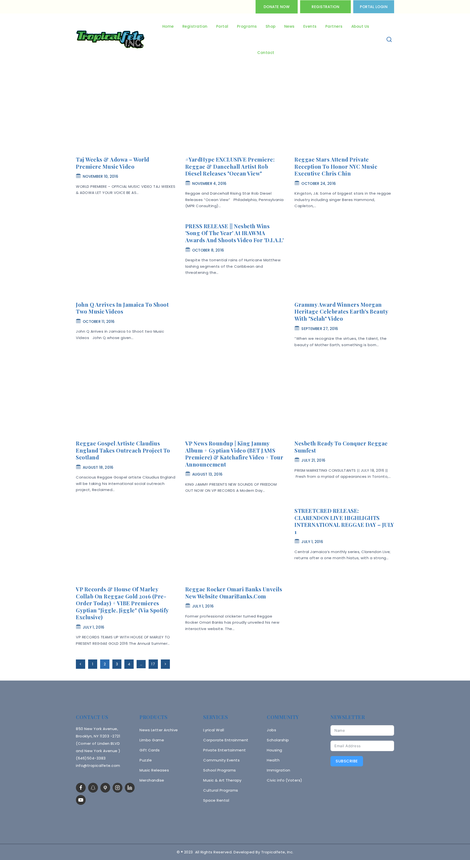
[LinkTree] (105, 788)
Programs (247, 26)
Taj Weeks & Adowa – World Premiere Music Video (112, 163)
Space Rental (216, 800)
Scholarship (278, 740)
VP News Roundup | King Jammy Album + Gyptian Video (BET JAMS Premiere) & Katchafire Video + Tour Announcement (234, 454)
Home (168, 26)
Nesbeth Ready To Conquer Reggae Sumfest (341, 447)
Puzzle (146, 760)
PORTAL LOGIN (374, 6)
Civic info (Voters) (284, 780)
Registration (325, 6)
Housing (274, 750)
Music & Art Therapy (222, 780)
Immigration (278, 770)
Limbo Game (152, 740)
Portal (222, 26)
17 (153, 664)
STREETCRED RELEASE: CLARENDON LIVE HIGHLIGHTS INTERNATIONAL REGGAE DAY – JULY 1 (344, 521)
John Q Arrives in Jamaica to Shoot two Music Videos (122, 308)
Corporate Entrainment (225, 740)
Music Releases (154, 770)
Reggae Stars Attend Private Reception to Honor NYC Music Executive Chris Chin (335, 166)
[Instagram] (117, 788)
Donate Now (277, 6)
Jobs (271, 730)
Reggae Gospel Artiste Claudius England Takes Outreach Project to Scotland (123, 450)
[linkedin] (130, 788)
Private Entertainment (224, 750)
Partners (334, 26)
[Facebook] (81, 788)
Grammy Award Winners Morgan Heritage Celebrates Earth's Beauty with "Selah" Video (341, 311)
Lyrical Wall (213, 730)
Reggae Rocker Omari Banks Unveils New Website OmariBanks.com (233, 592)
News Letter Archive (159, 730)
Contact (265, 52)
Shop (271, 26)
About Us (360, 26)
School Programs (219, 770)
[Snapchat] (93, 788)
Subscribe (347, 761)
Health (273, 760)
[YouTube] (81, 800)
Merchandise (152, 780)
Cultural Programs (220, 790)
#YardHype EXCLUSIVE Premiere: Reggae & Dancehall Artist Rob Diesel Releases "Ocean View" (230, 166)
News (289, 26)
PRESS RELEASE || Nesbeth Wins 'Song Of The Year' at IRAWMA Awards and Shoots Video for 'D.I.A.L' (234, 233)
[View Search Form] (389, 40)
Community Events (221, 760)
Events (310, 26)
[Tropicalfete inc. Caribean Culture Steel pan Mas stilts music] (110, 39)
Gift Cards (150, 750)
